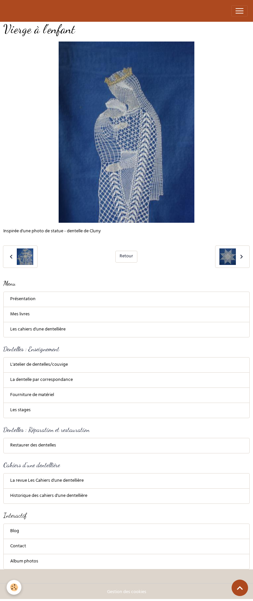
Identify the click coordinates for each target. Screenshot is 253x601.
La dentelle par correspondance (41, 380)
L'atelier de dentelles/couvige (39, 364)
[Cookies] (14, 587)
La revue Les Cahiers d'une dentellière (47, 480)
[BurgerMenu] (239, 10)
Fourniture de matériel (32, 395)
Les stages (20, 410)
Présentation (23, 299)
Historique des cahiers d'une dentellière (48, 496)
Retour (126, 256)
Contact (18, 546)
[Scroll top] (240, 588)
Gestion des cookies (126, 592)
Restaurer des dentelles (33, 445)
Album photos (24, 561)
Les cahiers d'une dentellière (38, 329)
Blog (14, 531)
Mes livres (20, 314)
